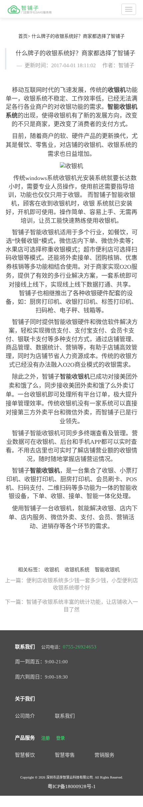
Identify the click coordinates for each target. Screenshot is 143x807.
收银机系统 (77, 569)
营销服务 (104, 755)
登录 (60, 738)
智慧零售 (65, 755)
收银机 (117, 90)
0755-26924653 (79, 646)
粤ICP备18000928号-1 (72, 786)
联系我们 (25, 646)
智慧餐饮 (25, 755)
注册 (45, 738)
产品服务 (25, 737)
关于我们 (25, 698)
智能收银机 (45, 470)
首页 (23, 36)
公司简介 (25, 716)
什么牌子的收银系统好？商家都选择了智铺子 (78, 36)
